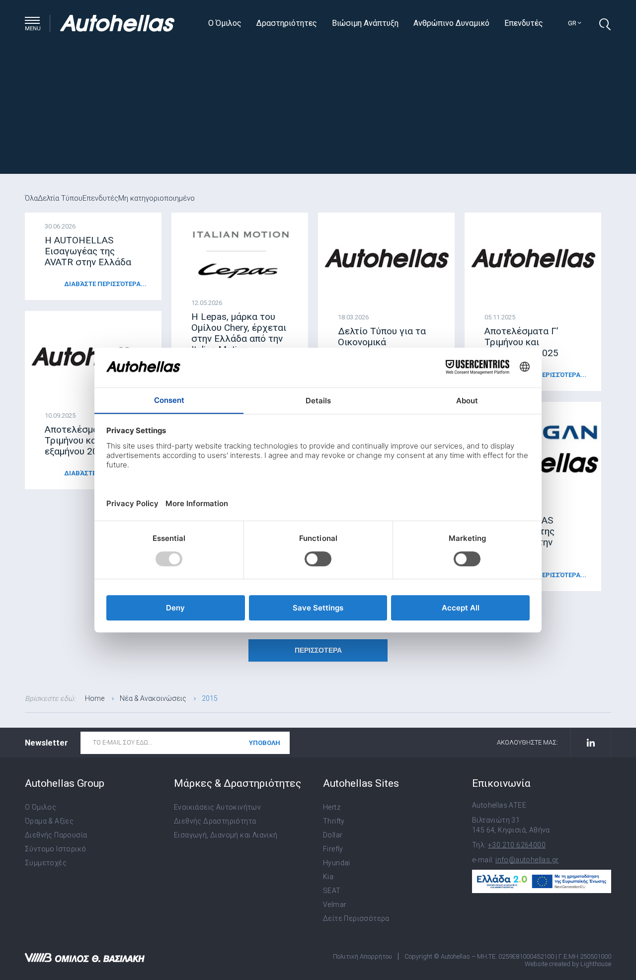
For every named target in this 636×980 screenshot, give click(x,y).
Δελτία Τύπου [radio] (60, 198)
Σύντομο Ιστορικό (55, 849)
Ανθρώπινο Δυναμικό (451, 23)
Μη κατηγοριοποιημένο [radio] (156, 198)
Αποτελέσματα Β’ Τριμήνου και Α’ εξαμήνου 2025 (82, 440)
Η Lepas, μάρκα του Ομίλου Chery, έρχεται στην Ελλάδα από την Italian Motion (238, 333)
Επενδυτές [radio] (100, 198)
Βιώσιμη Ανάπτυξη (365, 23)
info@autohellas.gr (526, 860)
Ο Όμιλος (224, 23)
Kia (328, 877)
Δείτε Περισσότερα (356, 918)
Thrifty (334, 821)
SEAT (332, 891)
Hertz (331, 807)
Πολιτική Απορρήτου (362, 956)
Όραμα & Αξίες (49, 821)
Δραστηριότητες (286, 23)
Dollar (332, 835)
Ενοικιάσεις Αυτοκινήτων (217, 807)
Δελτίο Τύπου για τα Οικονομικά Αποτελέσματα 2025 (382, 342)
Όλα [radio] (31, 198)
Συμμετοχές (46, 863)
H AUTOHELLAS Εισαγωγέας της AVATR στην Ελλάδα (88, 251)
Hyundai (336, 863)
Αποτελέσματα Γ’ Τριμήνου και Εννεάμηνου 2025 (521, 342)
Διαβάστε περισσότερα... (105, 284)
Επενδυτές (523, 23)
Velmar (334, 904)
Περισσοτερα (318, 650)
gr (573, 23)
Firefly (333, 849)
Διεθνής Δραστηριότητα (215, 821)
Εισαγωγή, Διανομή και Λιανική (226, 835)
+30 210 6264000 (517, 845)
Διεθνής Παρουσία (56, 835)
